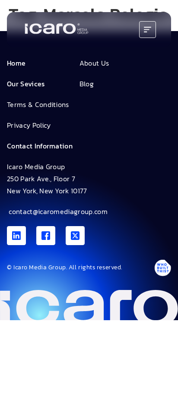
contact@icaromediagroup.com (57, 211)
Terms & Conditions (38, 104)
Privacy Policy (29, 125)
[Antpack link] (162, 267)
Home (16, 63)
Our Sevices (26, 84)
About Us (94, 63)
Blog (86, 84)
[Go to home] (56, 29)
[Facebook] (45, 235)
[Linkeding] (16, 235)
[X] (75, 235)
